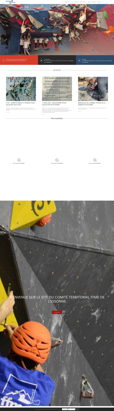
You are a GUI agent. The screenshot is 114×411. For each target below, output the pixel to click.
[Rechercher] (103, 2)
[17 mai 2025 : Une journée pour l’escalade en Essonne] (57, 89)
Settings (77, 409)
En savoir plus (57, 33)
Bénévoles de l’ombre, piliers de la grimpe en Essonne (91, 104)
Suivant (113, 29)
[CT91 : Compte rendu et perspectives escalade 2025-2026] (21, 89)
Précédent (1, 29)
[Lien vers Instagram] (106, 2)
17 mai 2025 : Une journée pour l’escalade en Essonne (54, 104)
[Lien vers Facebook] (107, 2)
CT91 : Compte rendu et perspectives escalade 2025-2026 (20, 104)
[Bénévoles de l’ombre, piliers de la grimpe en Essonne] (93, 89)
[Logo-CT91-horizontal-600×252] (10, 2)
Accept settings (65, 409)
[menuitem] (66, 2)
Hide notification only (72, 409)
